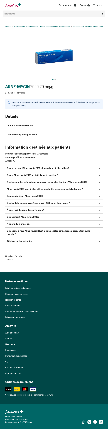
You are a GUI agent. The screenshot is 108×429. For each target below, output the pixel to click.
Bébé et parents (12, 305)
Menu (99, 5)
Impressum (10, 350)
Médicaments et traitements (26, 27)
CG (6, 362)
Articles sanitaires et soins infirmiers (21, 311)
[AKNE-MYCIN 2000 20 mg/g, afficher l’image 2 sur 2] (55, 79)
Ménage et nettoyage (15, 317)
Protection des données (16, 356)
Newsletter (10, 344)
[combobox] (50, 14)
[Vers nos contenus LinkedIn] (101, 422)
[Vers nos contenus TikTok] (83, 422)
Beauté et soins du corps (16, 294)
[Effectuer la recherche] (102, 14)
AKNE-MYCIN (17, 86)
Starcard (9, 338)
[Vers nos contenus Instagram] (89, 422)
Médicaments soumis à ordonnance (55, 27)
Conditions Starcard (14, 367)
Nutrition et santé (13, 300)
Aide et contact (12, 333)
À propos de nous (13, 373)
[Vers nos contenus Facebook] (95, 422)
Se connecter (65, 5)
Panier (83, 5)
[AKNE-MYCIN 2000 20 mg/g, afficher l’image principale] (52, 79)
